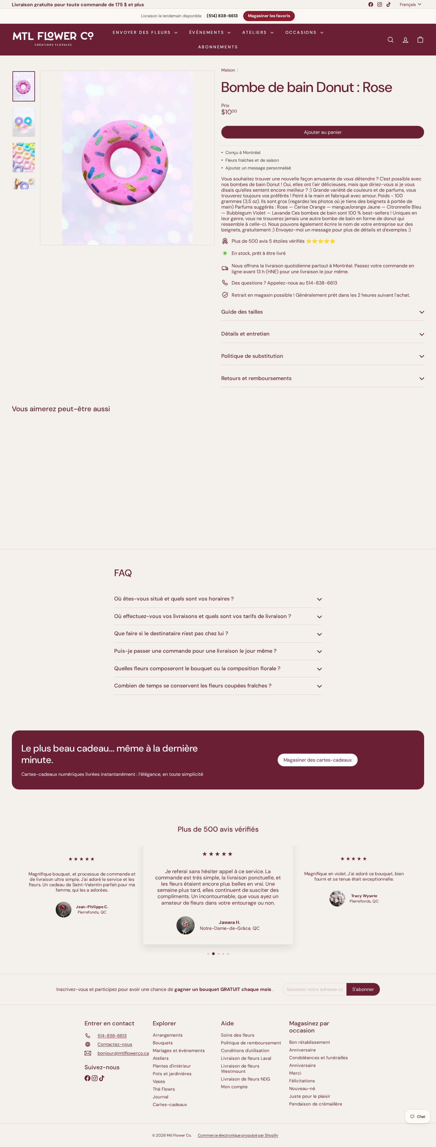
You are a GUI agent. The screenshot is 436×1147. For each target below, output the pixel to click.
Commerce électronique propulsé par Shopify (238, 1135)
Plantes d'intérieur (172, 1066)
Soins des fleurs (237, 1035)
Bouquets (163, 1043)
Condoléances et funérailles (318, 1058)
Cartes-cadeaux (170, 1105)
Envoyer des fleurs (143, 32)
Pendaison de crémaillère (315, 1104)
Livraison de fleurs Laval (246, 1058)
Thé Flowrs (164, 1089)
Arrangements (168, 1035)
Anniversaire (302, 1050)
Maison (228, 70)
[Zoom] (127, 158)
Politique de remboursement (251, 1043)
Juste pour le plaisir (309, 1096)
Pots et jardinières (172, 1074)
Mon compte (234, 1087)
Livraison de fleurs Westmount (240, 1068)
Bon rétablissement (309, 1042)
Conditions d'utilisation (245, 1051)
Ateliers (255, 32)
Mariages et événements (179, 1051)
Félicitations (302, 1081)
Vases (159, 1081)
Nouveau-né (302, 1089)
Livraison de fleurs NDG (245, 1079)
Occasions (302, 32)
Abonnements (218, 47)
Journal (160, 1097)
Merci (295, 1073)
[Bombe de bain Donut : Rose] (44, 476)
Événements (207, 32)
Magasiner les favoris (269, 16)
